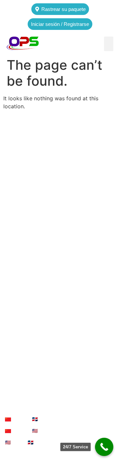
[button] (108, 44)
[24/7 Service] (104, 447)
